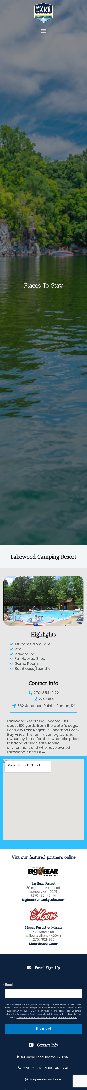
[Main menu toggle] (43, 31)
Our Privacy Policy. (67, 1017)
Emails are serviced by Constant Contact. (37, 1017)
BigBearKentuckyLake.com (43, 900)
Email (9, 984)
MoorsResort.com (43, 944)
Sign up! (43, 1028)
